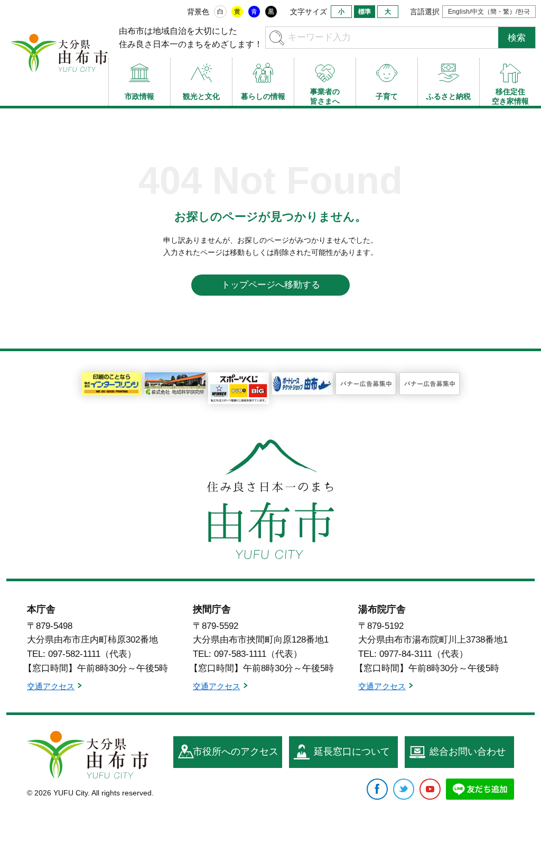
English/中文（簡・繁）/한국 (489, 11)
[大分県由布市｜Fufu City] (87, 755)
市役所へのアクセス (235, 751)
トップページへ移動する (270, 285)
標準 (364, 11)
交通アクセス (50, 686)
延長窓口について (352, 751)
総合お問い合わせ (468, 751)
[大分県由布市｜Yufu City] (59, 53)
